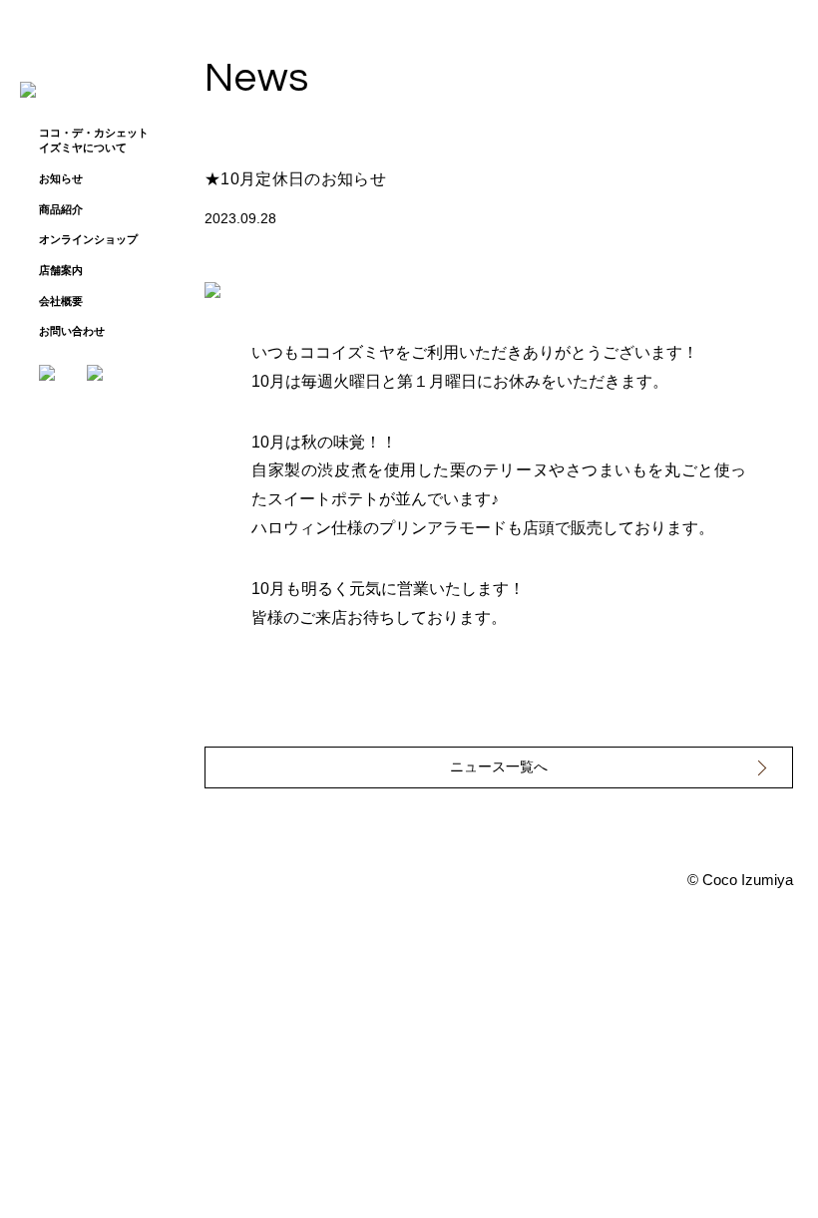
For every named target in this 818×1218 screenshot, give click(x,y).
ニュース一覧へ (499, 766)
